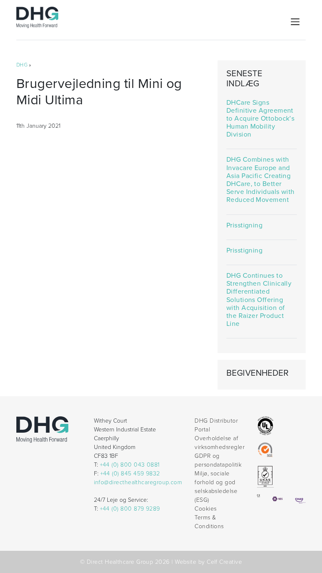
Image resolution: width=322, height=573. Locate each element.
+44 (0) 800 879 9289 (130, 508)
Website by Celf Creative (208, 561)
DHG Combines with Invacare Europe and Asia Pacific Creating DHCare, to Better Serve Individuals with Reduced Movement (260, 180)
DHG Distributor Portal (216, 425)
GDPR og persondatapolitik (218, 460)
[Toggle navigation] (295, 22)
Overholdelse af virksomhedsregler (219, 443)
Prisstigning (244, 226)
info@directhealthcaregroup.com (138, 482)
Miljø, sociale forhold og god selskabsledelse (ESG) (216, 486)
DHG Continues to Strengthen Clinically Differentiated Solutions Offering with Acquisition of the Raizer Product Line (259, 300)
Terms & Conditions (209, 522)
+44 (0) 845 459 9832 (130, 473)
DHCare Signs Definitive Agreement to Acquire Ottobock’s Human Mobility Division (260, 119)
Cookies (205, 508)
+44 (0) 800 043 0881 (130, 464)
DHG (22, 65)
